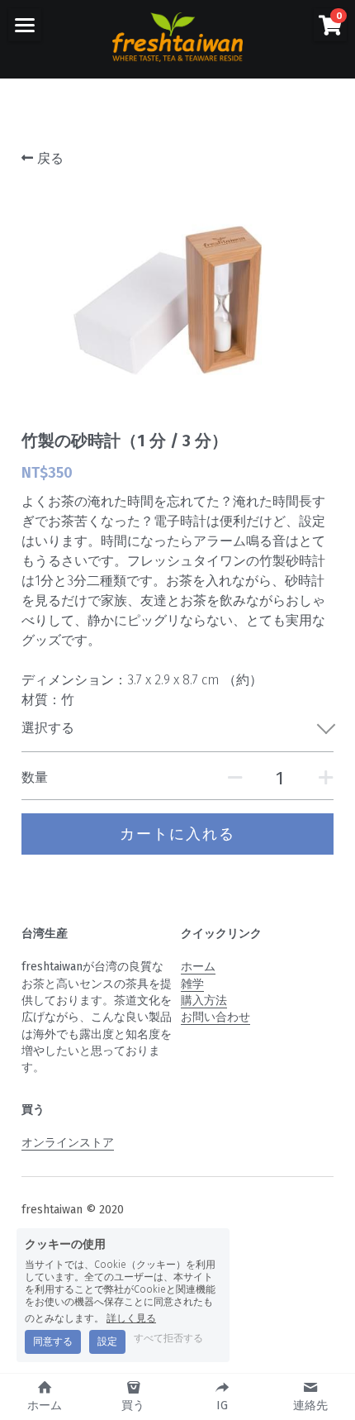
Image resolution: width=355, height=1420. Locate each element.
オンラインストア (67, 1143)
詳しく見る (131, 1318)
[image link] (177, 35)
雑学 (192, 984)
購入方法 (204, 1001)
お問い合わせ (215, 1017)
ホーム (198, 967)
